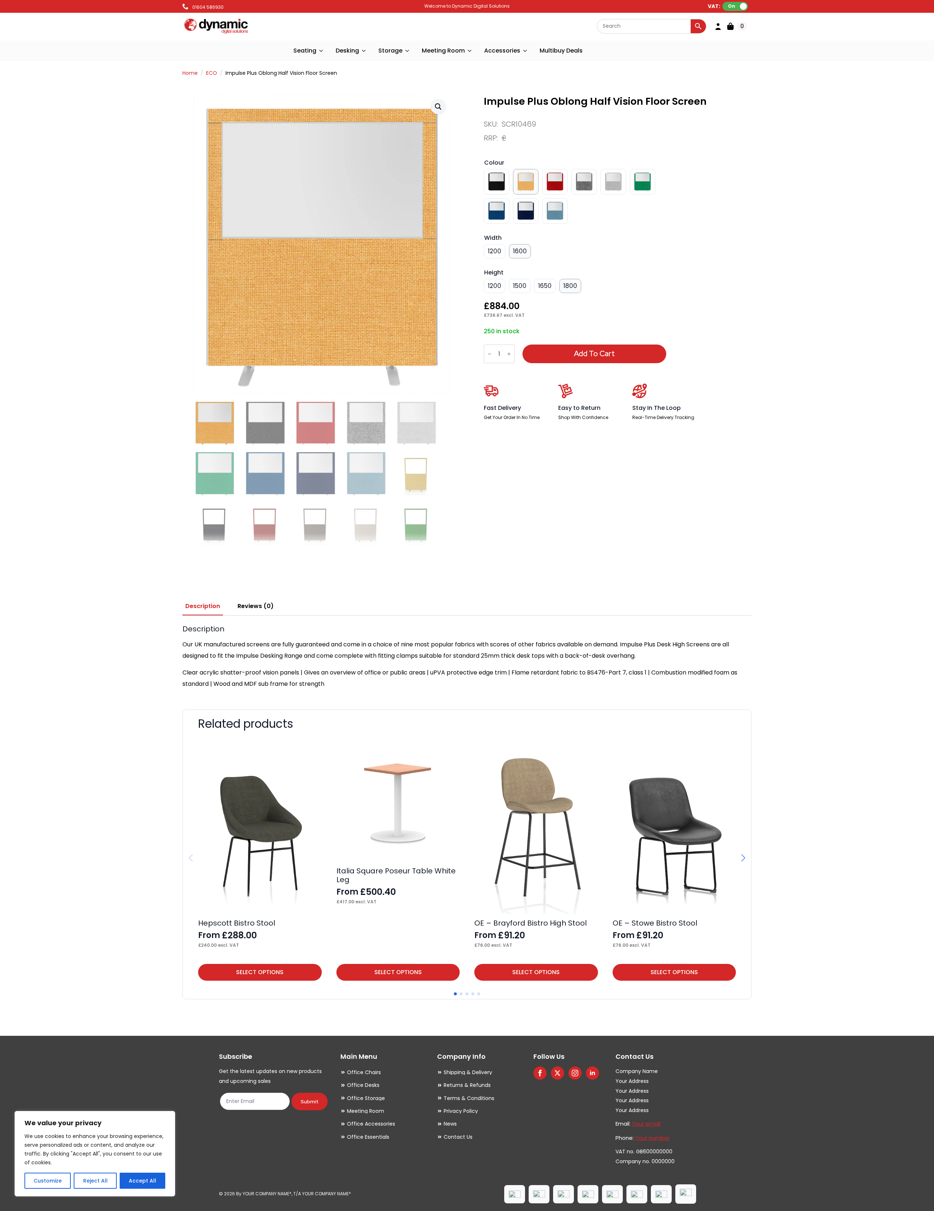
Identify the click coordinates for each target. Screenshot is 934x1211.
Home (190, 73)
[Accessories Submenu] (525, 51)
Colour (494, 162)
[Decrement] (490, 354)
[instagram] (575, 1073)
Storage (390, 50)
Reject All (95, 1180)
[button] (438, 106)
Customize (48, 1180)
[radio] (496, 182)
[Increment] (509, 354)
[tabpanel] (467, 656)
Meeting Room (443, 50)
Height (493, 272)
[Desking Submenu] (364, 51)
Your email (646, 1123)
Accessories (502, 50)
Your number (652, 1138)
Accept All (142, 1180)
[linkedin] (592, 1073)
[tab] (202, 606)
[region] (95, 1153)
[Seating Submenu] (321, 51)
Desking (347, 50)
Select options (259, 972)
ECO (211, 73)
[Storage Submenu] (407, 51)
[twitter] (557, 1073)
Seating (304, 50)
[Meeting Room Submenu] (470, 51)
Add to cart (594, 353)
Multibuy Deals (561, 50)
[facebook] (540, 1073)
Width (493, 238)
